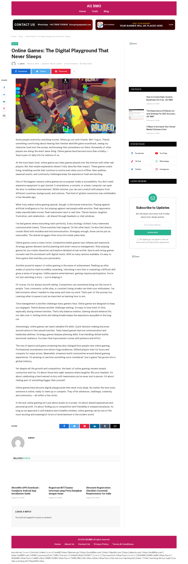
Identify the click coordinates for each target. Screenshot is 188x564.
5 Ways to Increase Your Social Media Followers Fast (160, 128)
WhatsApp (43, 25)
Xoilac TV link (142, 558)
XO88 (54, 558)
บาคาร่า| (51, 552)
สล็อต (42, 558)
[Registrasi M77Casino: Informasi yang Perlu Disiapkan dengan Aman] (65, 474)
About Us (69, 544)
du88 (155, 555)
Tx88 (55, 555)
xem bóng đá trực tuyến (160, 558)
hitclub (34, 552)
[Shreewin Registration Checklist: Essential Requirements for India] (103, 474)
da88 (35, 558)
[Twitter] (4, 94)
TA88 (73, 558)
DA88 (149, 555)
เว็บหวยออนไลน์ (109, 555)
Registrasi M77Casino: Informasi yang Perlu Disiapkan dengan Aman (65, 490)
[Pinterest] (4, 108)
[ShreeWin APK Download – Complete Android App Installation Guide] (28, 474)
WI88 (48, 558)
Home (82, 11)
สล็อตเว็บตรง (122, 555)
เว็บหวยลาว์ (64, 555)
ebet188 (73, 143)
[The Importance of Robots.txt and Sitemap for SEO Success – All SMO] (136, 114)
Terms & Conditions (122, 544)
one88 (58, 552)
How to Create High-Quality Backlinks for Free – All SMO (159, 98)
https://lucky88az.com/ (91, 552)
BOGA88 (141, 555)
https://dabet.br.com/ (132, 552)
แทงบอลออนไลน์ (44, 555)
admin (22, 64)
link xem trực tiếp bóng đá (123, 558)
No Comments (72, 64)
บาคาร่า (27, 552)
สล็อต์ (80, 555)
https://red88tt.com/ (20, 555)
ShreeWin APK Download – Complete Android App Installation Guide (25, 490)
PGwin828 (33, 561)
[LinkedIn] (4, 101)
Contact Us (84, 544)
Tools (95, 11)
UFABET (88, 555)
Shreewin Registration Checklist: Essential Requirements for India (98, 490)
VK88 (33, 555)
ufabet (42, 552)
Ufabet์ (73, 555)
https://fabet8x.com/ (112, 552)
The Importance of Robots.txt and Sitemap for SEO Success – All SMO (161, 113)
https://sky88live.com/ (153, 552)
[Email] (4, 115)
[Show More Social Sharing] (74, 71)
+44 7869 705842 (59, 25)
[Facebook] (4, 87)
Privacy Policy (153, 242)
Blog (106, 11)
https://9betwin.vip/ (70, 552)
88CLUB (81, 558)
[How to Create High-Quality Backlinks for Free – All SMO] (136, 100)
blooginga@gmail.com (80, 25)
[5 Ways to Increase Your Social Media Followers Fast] (136, 130)
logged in (30, 517)
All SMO (94, 6)
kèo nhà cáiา (17, 552)
